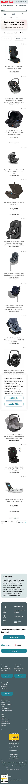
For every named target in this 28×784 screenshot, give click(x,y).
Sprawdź (7, 676)
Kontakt (3, 702)
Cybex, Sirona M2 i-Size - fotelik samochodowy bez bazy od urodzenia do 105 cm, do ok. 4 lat (14, 307)
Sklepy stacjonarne (5, 700)
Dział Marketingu (5, 721)
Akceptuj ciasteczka (14, 398)
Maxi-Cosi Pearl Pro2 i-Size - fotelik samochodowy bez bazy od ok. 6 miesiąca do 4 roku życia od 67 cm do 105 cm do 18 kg (14, 243)
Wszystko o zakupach (6, 704)
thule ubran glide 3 (11, 769)
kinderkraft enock (13, 767)
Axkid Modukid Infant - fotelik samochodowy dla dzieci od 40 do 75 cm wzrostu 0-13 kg (14, 132)
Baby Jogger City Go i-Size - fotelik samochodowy (14, 203)
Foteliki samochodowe (14, 17)
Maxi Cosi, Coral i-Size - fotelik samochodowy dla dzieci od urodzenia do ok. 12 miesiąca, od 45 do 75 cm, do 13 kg (14, 100)
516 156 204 (4, 688)
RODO (2, 716)
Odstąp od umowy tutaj (6, 710)
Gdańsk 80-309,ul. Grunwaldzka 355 (14, 756)
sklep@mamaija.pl (14, 750)
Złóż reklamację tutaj (6, 708)
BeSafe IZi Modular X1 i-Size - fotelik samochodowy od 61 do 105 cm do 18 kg (14, 339)
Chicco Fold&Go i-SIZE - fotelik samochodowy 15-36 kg (14, 67)
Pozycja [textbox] (18, 38)
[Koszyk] (22, 14)
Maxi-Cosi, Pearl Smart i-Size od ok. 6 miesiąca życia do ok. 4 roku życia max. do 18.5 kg (14, 275)
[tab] (14, 645)
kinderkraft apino (21, 767)
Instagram (8, 776)
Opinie (2, 714)
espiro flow (18, 769)
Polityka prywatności (6, 720)
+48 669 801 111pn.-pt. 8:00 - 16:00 (14, 746)
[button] (5, 14)
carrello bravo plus (7, 765)
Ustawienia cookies (5, 723)
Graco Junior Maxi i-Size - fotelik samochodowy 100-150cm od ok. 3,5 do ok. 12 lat (14, 468)
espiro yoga (5, 767)
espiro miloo (12, 762)
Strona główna (4, 17)
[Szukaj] (26, 11)
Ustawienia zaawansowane (14, 403)
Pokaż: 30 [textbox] (20, 522)
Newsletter (3, 725)
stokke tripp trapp (5, 762)
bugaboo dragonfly (21, 765)
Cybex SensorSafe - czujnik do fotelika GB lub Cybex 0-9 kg (14, 500)
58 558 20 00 (4, 670)
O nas (2, 699)
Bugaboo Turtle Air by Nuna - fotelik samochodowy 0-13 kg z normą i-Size (14, 171)
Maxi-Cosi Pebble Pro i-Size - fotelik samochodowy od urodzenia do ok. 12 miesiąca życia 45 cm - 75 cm (14, 372)
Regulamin (3, 718)
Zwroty (2, 706)
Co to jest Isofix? (8, 576)
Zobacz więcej (14, 637)
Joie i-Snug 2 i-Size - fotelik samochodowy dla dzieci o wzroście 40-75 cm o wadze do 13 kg (14, 436)
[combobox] (14, 10)
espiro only (13, 765)
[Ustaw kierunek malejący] (26, 38)
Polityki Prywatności (18, 393)
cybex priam (18, 762)
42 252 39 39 (17, 670)
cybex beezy (24, 762)
